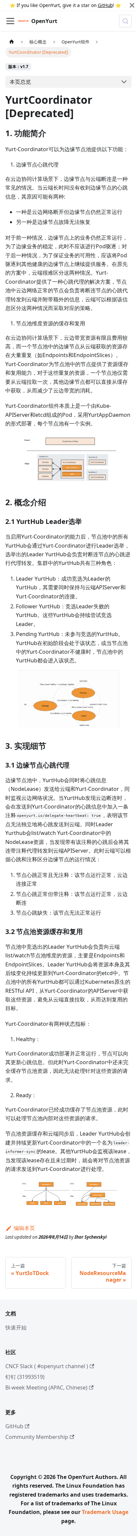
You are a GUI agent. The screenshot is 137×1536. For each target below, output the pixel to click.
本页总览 (20, 81)
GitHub (105, 5)
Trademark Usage (105, 1512)
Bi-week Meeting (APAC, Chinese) (46, 1387)
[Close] (132, 5)
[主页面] (11, 41)
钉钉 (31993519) (25, 1376)
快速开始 (16, 1327)
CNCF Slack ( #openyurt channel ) (46, 1366)
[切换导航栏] (10, 21)
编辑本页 (24, 1228)
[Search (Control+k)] (125, 21)
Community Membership (36, 1437)
